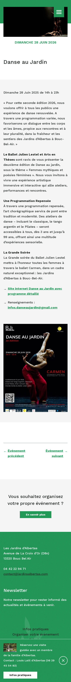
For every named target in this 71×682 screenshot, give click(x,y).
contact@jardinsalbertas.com (25, 574)
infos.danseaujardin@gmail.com (32, 307)
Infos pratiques (20, 675)
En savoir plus (35, 514)
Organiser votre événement (35, 634)
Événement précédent (16, 453)
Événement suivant (54, 453)
